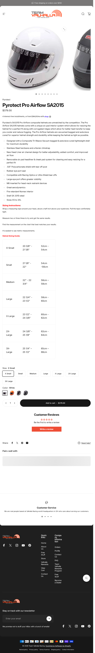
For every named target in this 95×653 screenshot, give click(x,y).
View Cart (43, 569)
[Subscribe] (49, 618)
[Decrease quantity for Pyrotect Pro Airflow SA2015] (5, 403)
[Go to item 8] (57, 94)
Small (20, 374)
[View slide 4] (51, 516)
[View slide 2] (45, 516)
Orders (57, 547)
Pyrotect (6, 99)
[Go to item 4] (45, 94)
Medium (33, 374)
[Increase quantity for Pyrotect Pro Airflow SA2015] (15, 403)
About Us (43, 548)
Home (43, 543)
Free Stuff (43, 553)
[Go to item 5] (48, 94)
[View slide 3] (48, 516)
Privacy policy (33, 649)
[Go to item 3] (42, 94)
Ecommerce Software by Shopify (58, 646)
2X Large (72, 374)
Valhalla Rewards (44, 563)
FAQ (56, 560)
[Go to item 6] (51, 94)
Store (43, 558)
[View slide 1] (42, 516)
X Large (58, 374)
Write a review (46, 429)
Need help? (86, 443)
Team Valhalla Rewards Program (58, 567)
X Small (8, 374)
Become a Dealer (58, 581)
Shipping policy (55, 649)
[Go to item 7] (54, 94)
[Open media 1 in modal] (64, 29)
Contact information (68, 649)
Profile (57, 551)
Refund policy (23, 649)
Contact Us (44, 575)
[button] (86, 578)
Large (45, 374)
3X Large (8, 381)
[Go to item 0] (36, 94)
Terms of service (44, 649)
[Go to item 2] (39, 94)
